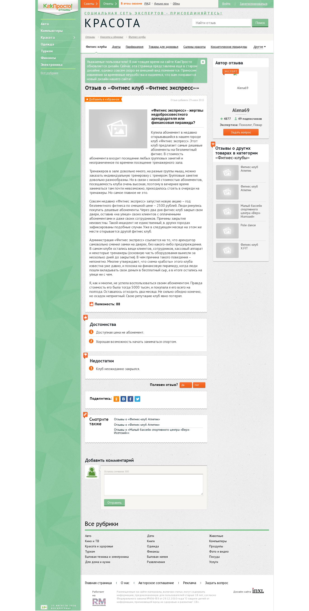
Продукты (216, 546)
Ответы (108, 3)
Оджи (176, 3)
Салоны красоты (194, 46)
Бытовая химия (157, 557)
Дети (150, 536)
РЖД (147, 3)
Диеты (116, 46)
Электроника (51, 64)
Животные (216, 536)
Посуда (214, 557)
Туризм (47, 51)
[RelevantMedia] (99, 601)
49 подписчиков (250, 118)
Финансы (48, 57)
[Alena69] (241, 87)
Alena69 (241, 110)
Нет (197, 385)
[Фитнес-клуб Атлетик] (227, 172)
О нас (125, 583)
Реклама (189, 583)
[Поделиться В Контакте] (123, 399)
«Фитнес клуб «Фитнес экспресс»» (153, 88)
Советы (89, 3)
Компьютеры (52, 30)
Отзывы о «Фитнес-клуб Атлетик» (137, 419)
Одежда (47, 44)
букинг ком (161, 3)
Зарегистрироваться (253, 3)
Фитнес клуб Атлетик (249, 188)
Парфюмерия (134, 46)
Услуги (213, 562)
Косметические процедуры (229, 46)
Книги (151, 541)
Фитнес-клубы (137, 36)
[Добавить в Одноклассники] (116, 399)
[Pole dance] (227, 230)
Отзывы (90, 36)
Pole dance (248, 225)
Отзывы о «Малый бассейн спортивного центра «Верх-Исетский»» (152, 431)
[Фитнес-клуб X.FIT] (227, 250)
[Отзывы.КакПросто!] (58, 8)
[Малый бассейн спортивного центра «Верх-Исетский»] (227, 211)
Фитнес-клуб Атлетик (249, 168)
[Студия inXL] (258, 591)
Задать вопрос (241, 132)
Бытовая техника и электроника (107, 557)
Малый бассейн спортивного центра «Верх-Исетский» (251, 211)
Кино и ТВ (92, 541)
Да (182, 385)
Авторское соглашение (156, 583)
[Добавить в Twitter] (137, 399)
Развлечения (156, 562)
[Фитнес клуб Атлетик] (227, 192)
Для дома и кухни (97, 562)
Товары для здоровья (163, 46)
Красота (48, 37)
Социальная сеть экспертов (153, 13)
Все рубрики (49, 73)
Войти (226, 3)
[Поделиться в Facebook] (130, 399)
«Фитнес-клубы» (232, 157)
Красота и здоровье (99, 546)
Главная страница (98, 583)
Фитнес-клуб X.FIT (249, 246)
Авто (45, 24)
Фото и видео (219, 551)
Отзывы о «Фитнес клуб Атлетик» (137, 424)
